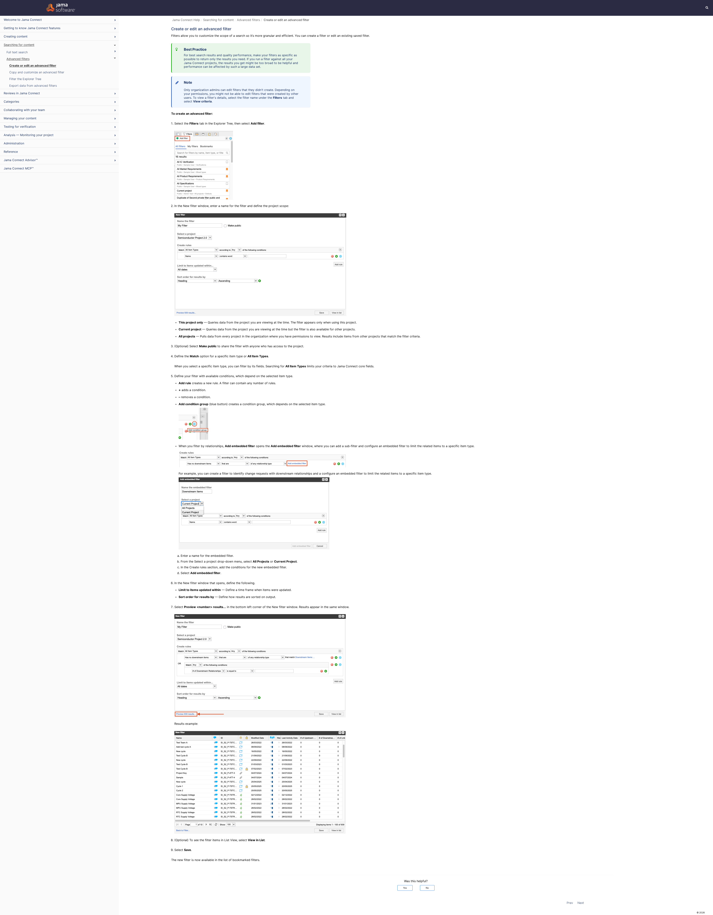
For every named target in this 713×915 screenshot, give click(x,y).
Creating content (15, 36)
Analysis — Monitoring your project (28, 135)
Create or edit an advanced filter (32, 65)
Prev (570, 903)
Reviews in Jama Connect (22, 93)
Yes (405, 887)
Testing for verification (20, 126)
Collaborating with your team (24, 110)
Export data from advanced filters (33, 85)
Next (580, 903)
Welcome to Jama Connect (23, 20)
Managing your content (20, 118)
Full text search (17, 52)
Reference (11, 151)
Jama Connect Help (186, 20)
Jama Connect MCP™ (19, 168)
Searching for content (19, 45)
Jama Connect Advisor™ (21, 160)
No (427, 887)
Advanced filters (18, 59)
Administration (14, 143)
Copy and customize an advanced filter (36, 72)
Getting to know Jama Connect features (32, 28)
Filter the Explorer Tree (25, 79)
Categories (11, 101)
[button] (707, 7)
